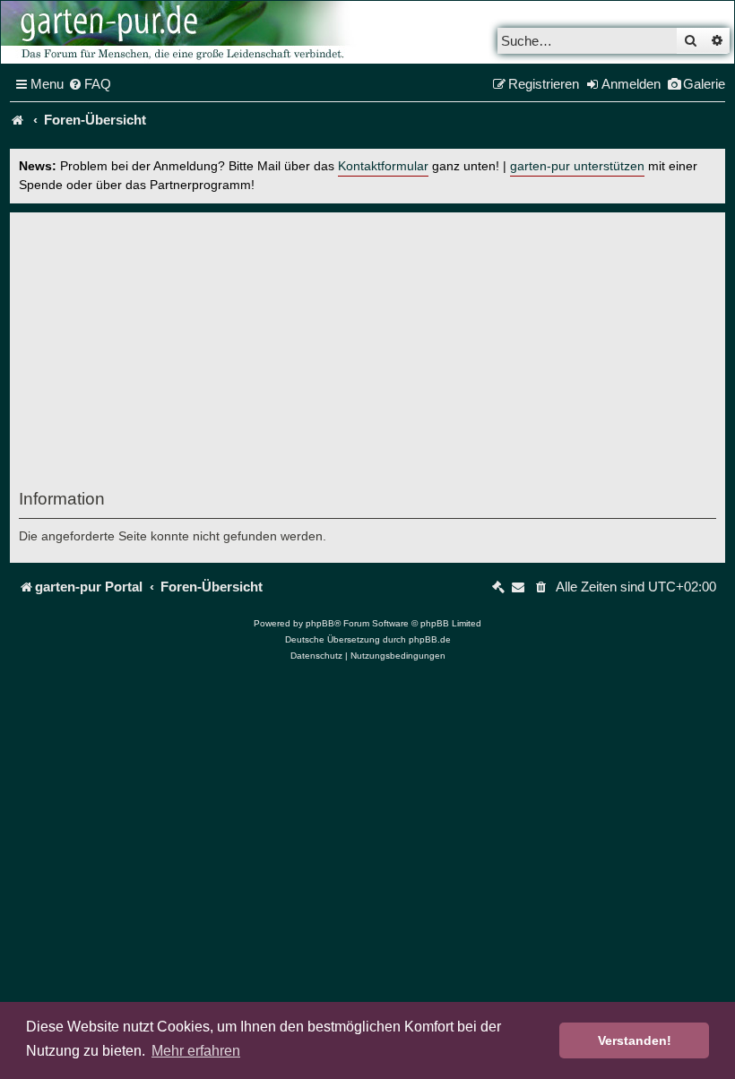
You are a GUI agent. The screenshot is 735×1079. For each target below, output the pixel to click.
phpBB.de (430, 639)
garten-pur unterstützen (577, 166)
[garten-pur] (180, 32)
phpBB (320, 623)
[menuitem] (89, 84)
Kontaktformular (383, 166)
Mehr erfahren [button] (195, 1050)
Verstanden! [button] (634, 1040)
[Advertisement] (367, 354)
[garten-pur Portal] (18, 120)
